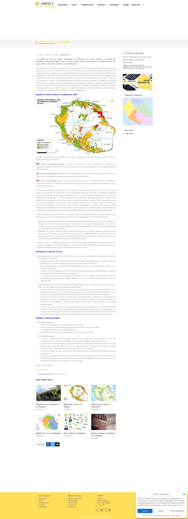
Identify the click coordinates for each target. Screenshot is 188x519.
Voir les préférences (177, 511)
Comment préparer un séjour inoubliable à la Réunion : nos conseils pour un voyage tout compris (137, 67)
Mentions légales (175, 515)
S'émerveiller (44, 503)
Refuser (161, 511)
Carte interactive (75, 499)
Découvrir (42, 499)
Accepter (145, 511)
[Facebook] (127, 134)
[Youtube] (109, 510)
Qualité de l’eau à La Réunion (46, 43)
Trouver (42, 505)
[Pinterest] (132, 134)
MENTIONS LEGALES (104, 503)
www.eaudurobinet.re (45, 374)
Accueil (48, 55)
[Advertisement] (94, 24)
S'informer (43, 507)
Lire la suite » (40, 409)
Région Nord (72, 501)
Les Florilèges (128, 62)
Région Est (72, 507)
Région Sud (72, 505)
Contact (100, 499)
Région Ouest (73, 503)
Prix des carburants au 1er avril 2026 (137, 57)
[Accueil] (36, 43)
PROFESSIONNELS (103, 501)
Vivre (41, 501)
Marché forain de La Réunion (133, 60)
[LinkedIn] (130, 134)
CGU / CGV (101, 505)
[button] (184, 494)
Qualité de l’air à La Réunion (48, 433)
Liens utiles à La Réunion (75, 433)
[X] (124, 134)
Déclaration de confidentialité (162, 515)
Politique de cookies (147, 515)
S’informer (55, 55)
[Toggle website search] (143, 5)
